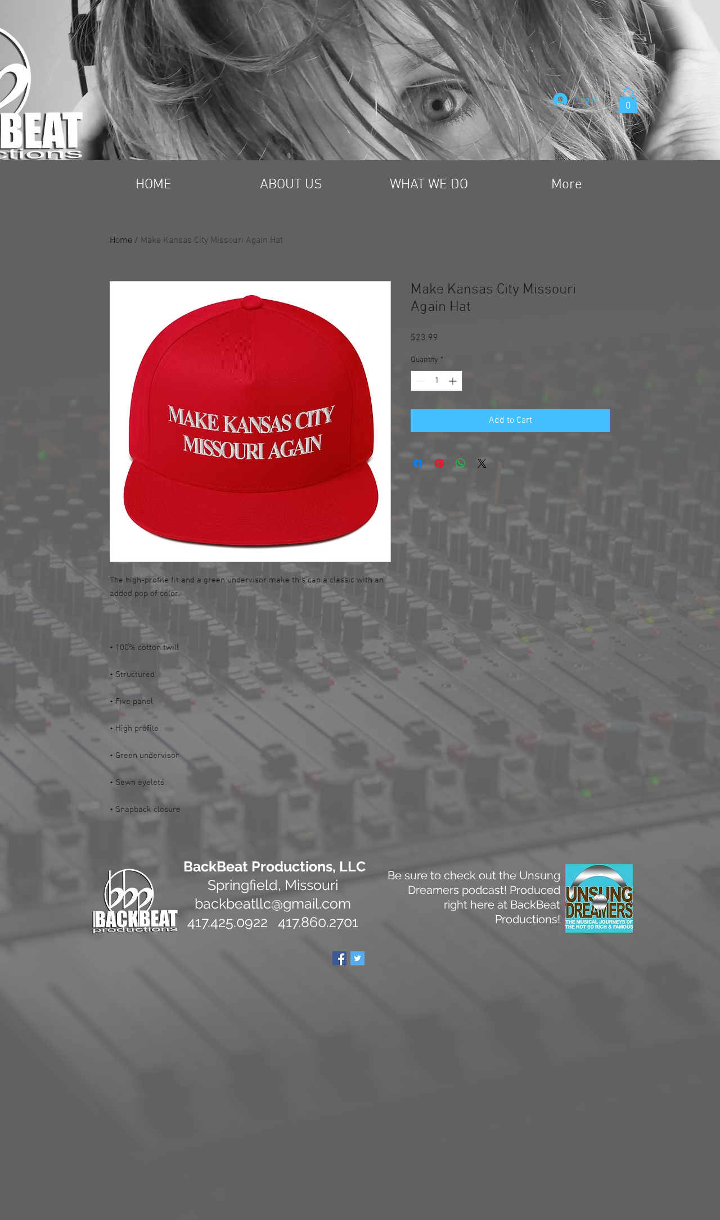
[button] (628, 100)
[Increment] (454, 381)
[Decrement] (419, 381)
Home (121, 240)
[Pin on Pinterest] (439, 463)
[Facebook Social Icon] (339, 958)
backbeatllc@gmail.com (273, 903)
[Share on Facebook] (418, 463)
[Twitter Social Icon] (357, 958)
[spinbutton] (436, 381)
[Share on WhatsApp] (460, 463)
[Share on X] (482, 463)
